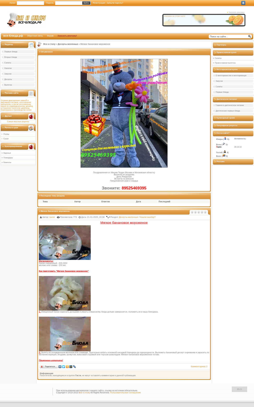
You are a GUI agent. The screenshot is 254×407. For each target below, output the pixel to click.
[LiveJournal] (74, 366)
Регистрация (99, 3)
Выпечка (8, 85)
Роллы (6, 134)
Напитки (8, 68)
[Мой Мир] (71, 366)
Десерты (8, 79)
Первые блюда (10, 52)
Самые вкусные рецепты (18, 121)
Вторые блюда (10, 57)
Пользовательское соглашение (125, 392)
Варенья (7, 153)
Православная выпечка (225, 63)
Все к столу (84, 392)
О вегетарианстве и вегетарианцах (231, 75)
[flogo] (26, 392)
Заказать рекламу (236, 12)
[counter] (239, 391)
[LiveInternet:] (223, 391)
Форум (50, 36)
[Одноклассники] (67, 366)
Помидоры (8, 158)
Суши (5, 139)
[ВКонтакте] (60, 366)
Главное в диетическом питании (230, 105)
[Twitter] (63, 366)
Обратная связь (35, 36)
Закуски (7, 74)
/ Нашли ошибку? (147, 217)
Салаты (7, 63)
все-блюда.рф (13, 35)
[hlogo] (27, 19)
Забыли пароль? (115, 3)
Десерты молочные (128, 217)
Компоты (7, 162)
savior (52, 217)
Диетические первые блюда (228, 111)
